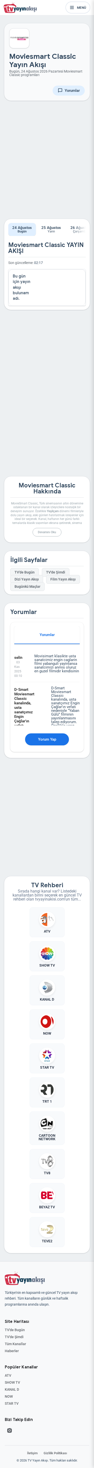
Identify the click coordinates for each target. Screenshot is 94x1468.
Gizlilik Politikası (55, 1453)
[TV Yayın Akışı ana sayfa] (25, 1278)
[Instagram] (9, 1430)
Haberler (12, 1351)
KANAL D (12, 1389)
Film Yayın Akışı (63, 579)
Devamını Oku (47, 532)
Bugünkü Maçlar (27, 586)
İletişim (32, 1453)
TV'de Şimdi (55, 572)
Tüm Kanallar (15, 1344)
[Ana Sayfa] (21, 7)
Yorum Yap (47, 739)
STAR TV (12, 1403)
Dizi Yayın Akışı (27, 579)
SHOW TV (12, 1382)
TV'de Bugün (25, 572)
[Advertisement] (47, 164)
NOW (9, 1396)
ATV (8, 1375)
